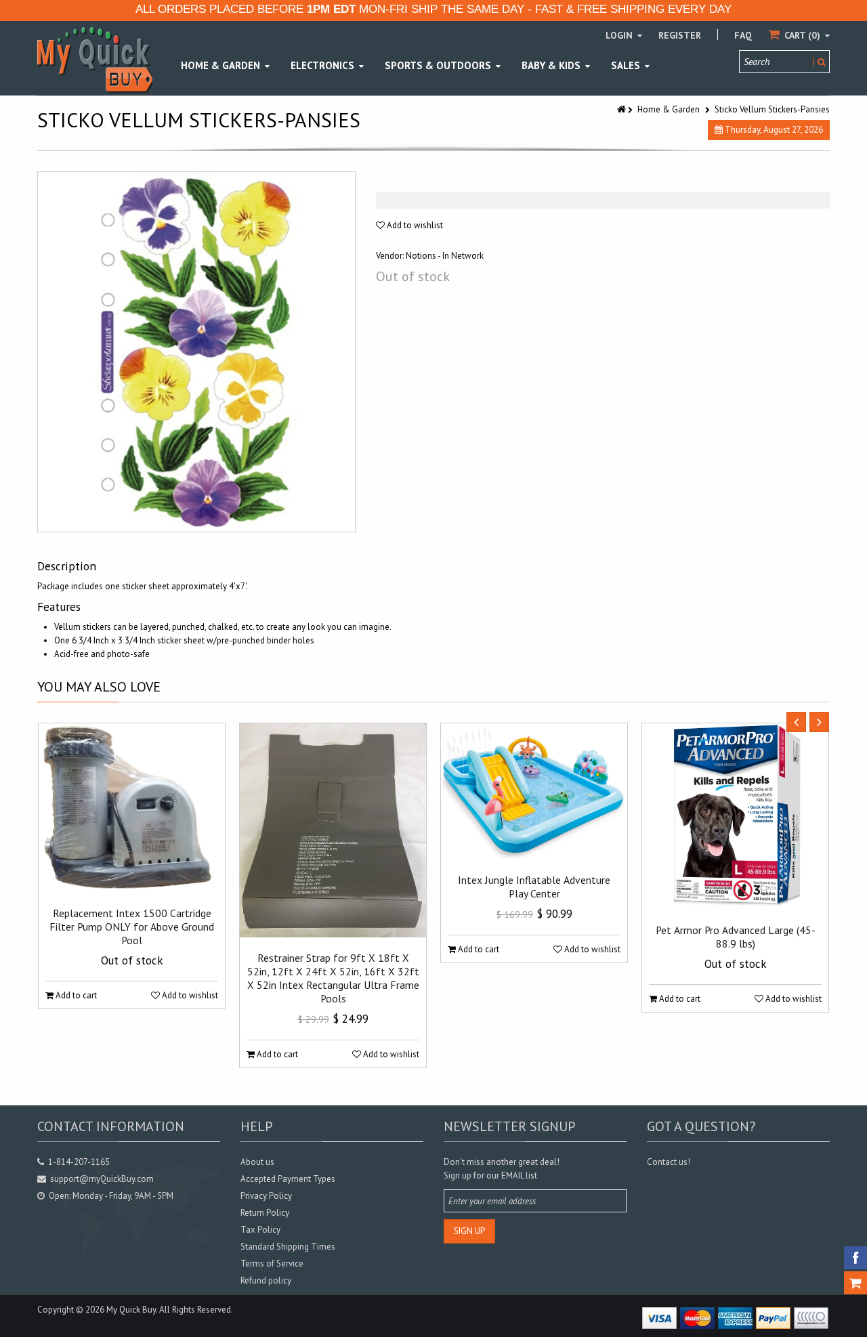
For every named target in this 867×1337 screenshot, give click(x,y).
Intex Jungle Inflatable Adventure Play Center (534, 886)
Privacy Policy (266, 1196)
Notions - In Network (445, 255)
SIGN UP (469, 1231)
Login (620, 35)
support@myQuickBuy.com (102, 1179)
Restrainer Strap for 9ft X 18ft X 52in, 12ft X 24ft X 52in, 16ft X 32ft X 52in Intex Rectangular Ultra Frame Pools (333, 978)
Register (679, 35)
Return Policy (264, 1212)
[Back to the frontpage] (622, 109)
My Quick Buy (131, 1309)
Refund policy (265, 1280)
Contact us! (668, 1162)
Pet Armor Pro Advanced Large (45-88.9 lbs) (736, 936)
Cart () (802, 35)
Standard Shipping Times (287, 1246)
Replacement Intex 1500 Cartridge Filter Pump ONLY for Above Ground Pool (131, 926)
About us (257, 1162)
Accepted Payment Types (287, 1179)
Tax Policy (260, 1229)
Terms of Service (271, 1263)
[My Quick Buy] (94, 59)
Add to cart (75, 995)
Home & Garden (668, 109)
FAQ (743, 35)
